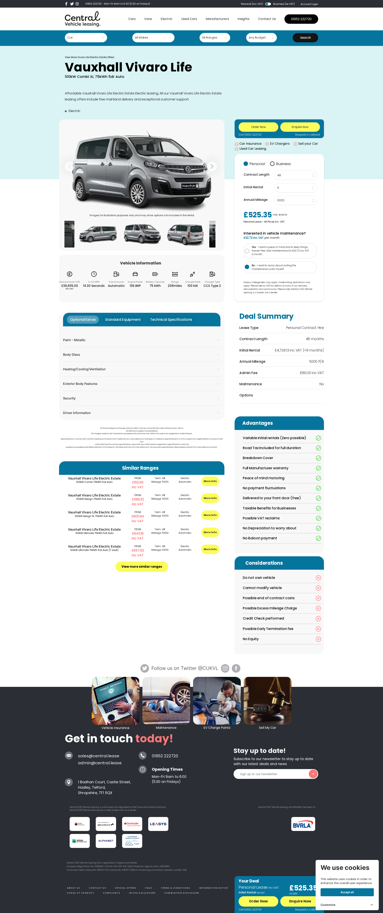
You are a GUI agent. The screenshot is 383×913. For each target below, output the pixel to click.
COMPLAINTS (111, 892)
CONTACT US (97, 887)
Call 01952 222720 (250, 135)
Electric (167, 19)
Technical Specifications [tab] (171, 319)
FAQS (148, 887)
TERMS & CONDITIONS (175, 887)
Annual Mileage (256, 200)
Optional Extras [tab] (83, 319)
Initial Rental (253, 187)
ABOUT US (73, 887)
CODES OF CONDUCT (80, 892)
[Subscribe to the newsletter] (313, 773)
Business (283, 163)
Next (212, 166)
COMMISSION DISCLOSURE (181, 892)
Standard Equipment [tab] (123, 319)
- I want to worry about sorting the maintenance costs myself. (274, 267)
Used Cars (189, 19)
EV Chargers (280, 143)
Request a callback (307, 135)
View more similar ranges (141, 566)
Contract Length (256, 174)
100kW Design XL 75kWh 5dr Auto (94, 516)
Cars (132, 19)
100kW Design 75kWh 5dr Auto (94, 499)
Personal (257, 163)
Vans (148, 19)
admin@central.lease (100, 763)
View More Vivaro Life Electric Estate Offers (89, 57)
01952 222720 (93, 3)
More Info (210, 481)
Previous (70, 166)
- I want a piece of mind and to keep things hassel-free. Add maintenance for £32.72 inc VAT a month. (280, 250)
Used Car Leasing (252, 148)
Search (305, 38)
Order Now (258, 901)
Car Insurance (250, 143)
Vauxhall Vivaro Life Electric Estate (94, 478)
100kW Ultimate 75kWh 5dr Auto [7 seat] (94, 550)
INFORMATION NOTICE (213, 887)
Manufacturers (217, 19)
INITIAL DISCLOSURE (142, 892)
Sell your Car (308, 143)
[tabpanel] (141, 373)
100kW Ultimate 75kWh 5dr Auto (94, 533)
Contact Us (267, 19)
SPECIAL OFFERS (125, 887)
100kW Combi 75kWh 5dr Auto (94, 482)
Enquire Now (300, 901)
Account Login (309, 4)
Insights (244, 19)
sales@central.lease (98, 756)
